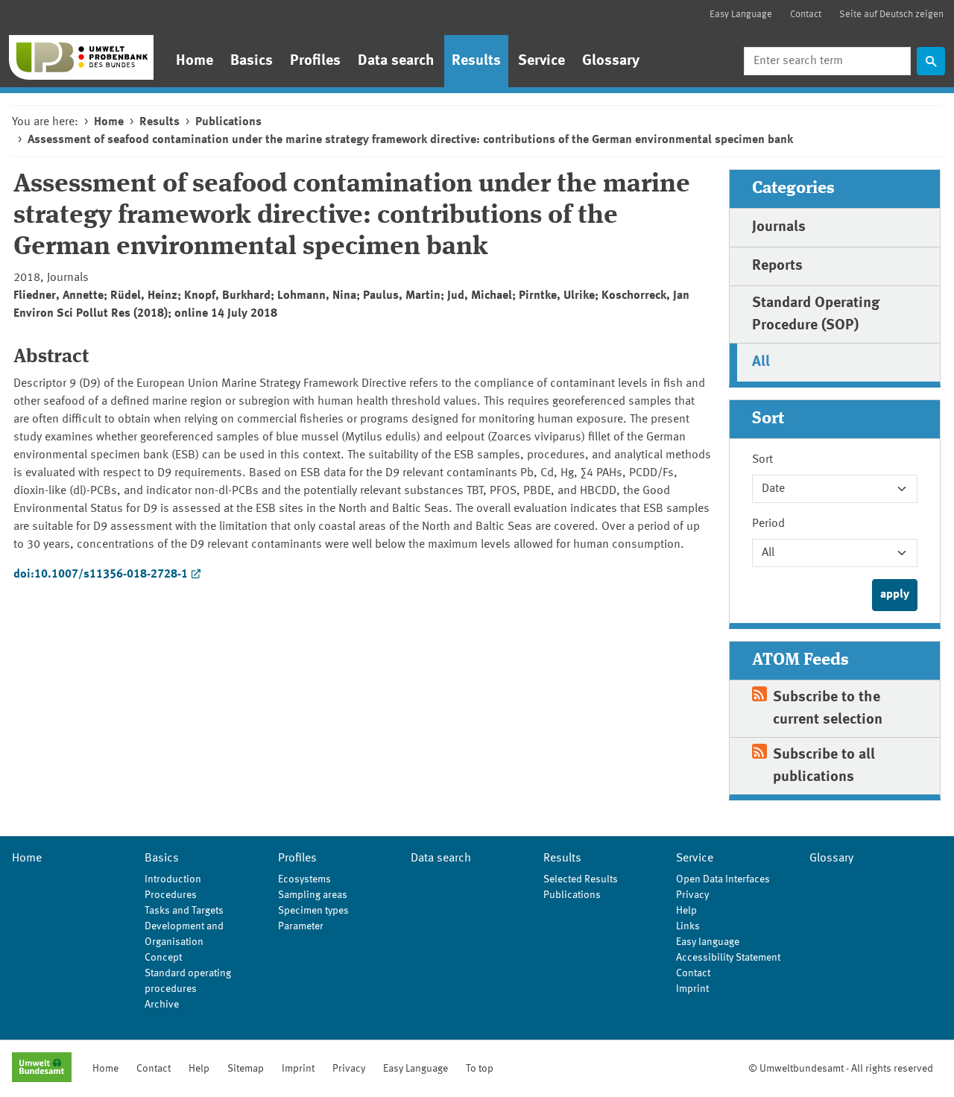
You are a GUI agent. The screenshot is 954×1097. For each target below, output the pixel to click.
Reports (777, 266)
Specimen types (313, 910)
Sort (762, 460)
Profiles (315, 61)
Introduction (173, 879)
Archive (162, 1004)
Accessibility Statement (728, 957)
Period (768, 524)
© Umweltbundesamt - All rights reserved (840, 1068)
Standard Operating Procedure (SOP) (815, 314)
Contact (805, 14)
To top (479, 1068)
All (761, 362)
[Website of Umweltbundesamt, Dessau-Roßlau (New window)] (42, 1068)
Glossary (610, 61)
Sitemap (245, 1068)
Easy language (707, 942)
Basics (251, 61)
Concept (163, 957)
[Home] (81, 57)
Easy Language (741, 14)
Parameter (300, 926)
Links (688, 926)
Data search (396, 61)
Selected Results (580, 879)
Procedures (171, 895)
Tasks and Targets (184, 910)
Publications (228, 122)
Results (476, 61)
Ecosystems (304, 879)
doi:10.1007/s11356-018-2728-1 (100, 575)
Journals (779, 227)
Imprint (692, 989)
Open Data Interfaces (723, 879)
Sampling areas (312, 895)
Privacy (692, 895)
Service (541, 61)
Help (686, 910)
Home (194, 61)
